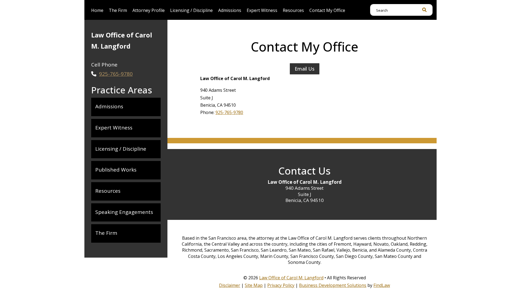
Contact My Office (327, 10)
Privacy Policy (280, 285)
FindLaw (381, 285)
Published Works (115, 169)
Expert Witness (262, 10)
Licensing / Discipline (191, 10)
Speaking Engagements (124, 212)
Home (97, 10)
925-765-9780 (229, 112)
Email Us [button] (304, 68)
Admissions (229, 10)
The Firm (118, 10)
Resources (293, 10)
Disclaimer (229, 285)
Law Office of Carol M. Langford (291, 278)
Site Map (254, 285)
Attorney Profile (148, 10)
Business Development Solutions (332, 285)
